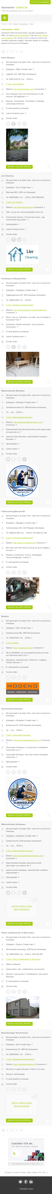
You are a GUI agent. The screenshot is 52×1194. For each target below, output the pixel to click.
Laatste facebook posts (16, 113)
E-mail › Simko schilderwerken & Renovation (23, 959)
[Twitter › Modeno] (8, 677)
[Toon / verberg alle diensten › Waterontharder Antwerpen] (28, 871)
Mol (17, 1044)
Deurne (19, 944)
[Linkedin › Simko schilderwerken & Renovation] (19, 992)
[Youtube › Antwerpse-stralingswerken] (24, 347)
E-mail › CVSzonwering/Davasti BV (19, 538)
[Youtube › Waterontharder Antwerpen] (24, 893)
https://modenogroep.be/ (22, 648)
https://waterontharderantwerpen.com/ (27, 856)
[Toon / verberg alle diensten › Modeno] (28, 661)
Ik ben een (40, 2)
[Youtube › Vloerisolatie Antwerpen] (24, 772)
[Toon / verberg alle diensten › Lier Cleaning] (28, 218)
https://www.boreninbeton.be (24, 1064)
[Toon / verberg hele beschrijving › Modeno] (28, 654)
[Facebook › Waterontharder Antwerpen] (13, 893)
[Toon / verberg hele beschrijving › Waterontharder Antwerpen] (28, 864)
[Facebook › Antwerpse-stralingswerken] (13, 347)
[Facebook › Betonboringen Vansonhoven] (13, 1089)
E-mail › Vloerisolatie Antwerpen (18, 735)
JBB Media (23, 1188)
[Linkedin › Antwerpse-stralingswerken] (19, 347)
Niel (17, 628)
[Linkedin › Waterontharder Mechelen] (19, 459)
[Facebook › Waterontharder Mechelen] (13, 459)
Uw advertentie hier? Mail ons (26, 1164)
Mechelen (20, 402)
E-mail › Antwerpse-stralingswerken (19, 305)
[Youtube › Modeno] (24, 677)
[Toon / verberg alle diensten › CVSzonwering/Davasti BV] (28, 556)
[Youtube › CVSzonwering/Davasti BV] (24, 572)
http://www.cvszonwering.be (24, 543)
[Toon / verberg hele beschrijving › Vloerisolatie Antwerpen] (28, 748)
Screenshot (40, 89)
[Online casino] (26, 1139)
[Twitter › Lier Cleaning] (8, 240)
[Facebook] (26, 1182)
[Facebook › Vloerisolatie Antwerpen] (13, 772)
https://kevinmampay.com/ (23, 89)
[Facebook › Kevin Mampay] (13, 124)
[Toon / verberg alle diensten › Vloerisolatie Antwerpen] (28, 756)
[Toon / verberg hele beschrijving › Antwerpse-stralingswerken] (28, 318)
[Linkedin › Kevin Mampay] (19, 124)
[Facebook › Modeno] (13, 677)
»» (21, 52)
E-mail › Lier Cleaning (14, 202)
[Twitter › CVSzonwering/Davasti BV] (8, 572)
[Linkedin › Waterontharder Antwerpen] (19, 893)
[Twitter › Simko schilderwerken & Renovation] (8, 992)
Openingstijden (13, 224)
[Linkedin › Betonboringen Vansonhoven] (19, 1089)
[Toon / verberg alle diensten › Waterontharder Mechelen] (28, 438)
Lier (17, 187)
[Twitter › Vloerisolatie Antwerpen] (8, 772)
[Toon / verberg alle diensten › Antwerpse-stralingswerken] (28, 325)
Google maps (28, 69)
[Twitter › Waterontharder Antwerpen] (8, 893)
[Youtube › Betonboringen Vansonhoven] (24, 1089)
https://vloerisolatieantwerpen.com (26, 740)
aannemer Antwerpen (21, 35)
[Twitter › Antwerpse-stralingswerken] (8, 347)
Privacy (30, 1188)
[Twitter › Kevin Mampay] (8, 124)
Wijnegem (20, 523)
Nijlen (18, 69)
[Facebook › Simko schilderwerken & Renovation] (13, 992)
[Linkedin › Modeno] (19, 677)
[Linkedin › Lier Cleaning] (19, 240)
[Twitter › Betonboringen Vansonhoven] (8, 1089)
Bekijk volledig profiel (19, 167)
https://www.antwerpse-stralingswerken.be (29, 310)
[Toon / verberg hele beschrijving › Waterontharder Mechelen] (28, 430)
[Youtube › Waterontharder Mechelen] (24, 459)
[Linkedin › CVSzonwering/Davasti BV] (19, 572)
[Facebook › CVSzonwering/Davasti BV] (13, 572)
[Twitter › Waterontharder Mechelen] (8, 459)
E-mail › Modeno (12, 643)
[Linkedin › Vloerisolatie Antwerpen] (19, 772)
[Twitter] (20, 1182)
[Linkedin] (31, 1182)
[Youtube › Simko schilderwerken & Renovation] (24, 992)
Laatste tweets (13, 449)
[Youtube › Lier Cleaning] (24, 240)
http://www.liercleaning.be (23, 207)
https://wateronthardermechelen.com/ (27, 422)
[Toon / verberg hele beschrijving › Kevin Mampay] (28, 95)
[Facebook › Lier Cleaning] (13, 240)
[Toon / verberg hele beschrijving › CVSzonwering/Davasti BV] (28, 549)
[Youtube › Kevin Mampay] (24, 124)
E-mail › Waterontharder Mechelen (19, 417)
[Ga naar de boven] (48, 167)
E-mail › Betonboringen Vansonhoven (20, 1059)
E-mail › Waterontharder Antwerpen (19, 851)
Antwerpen (10, 69)
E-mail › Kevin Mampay (15, 84)
